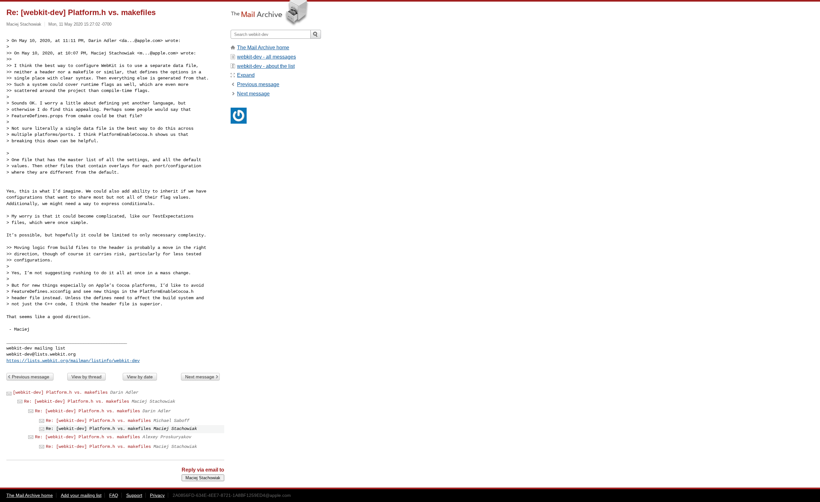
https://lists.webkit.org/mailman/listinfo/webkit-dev (73, 360)
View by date (140, 376)
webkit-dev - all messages (266, 57)
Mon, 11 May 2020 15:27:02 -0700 (79, 24)
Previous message (30, 376)
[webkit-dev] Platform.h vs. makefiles (60, 392)
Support (134, 495)
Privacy (157, 495)
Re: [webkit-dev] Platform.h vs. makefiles (76, 401)
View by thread (86, 376)
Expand (246, 75)
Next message (199, 376)
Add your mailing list (81, 495)
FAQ (113, 495)
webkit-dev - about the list (266, 66)
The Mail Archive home (263, 47)
